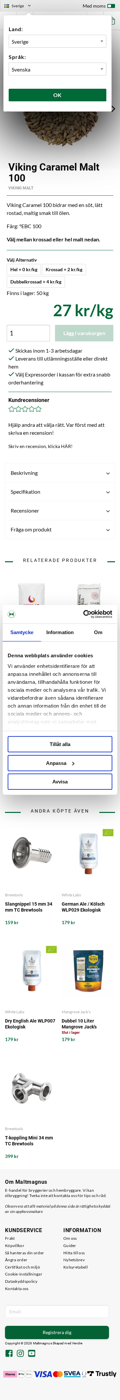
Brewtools (14, 894)
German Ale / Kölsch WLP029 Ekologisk (83, 907)
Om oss (70, 1238)
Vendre (77, 1343)
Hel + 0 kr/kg (23, 269)
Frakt (10, 1238)
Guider (69, 1245)
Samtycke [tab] (21, 632)
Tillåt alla (60, 744)
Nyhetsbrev (74, 1259)
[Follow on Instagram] (20, 1354)
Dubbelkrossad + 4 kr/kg (35, 281)
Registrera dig (57, 1332)
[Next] (113, 109)
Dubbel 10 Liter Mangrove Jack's (79, 1023)
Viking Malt (20, 188)
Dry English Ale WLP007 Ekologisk (30, 1023)
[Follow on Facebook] (9, 1354)
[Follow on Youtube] (31, 1354)
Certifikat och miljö (22, 1267)
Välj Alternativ (22, 260)
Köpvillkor (14, 1245)
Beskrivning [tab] (24, 473)
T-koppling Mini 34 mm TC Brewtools (29, 1140)
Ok (57, 95)
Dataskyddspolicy (21, 1281)
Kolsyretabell (75, 1267)
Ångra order (16, 1259)
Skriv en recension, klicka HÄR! (40, 446)
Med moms (94, 6)
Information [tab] (60, 632)
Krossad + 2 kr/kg (64, 269)
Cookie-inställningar (23, 1274)
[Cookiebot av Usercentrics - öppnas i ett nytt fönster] (84, 614)
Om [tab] (98, 632)
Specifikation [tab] (25, 491)
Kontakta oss (17, 1288)
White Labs (71, 894)
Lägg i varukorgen (84, 333)
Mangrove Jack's (76, 1011)
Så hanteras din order (24, 1252)
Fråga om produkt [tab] (31, 529)
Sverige (20, 7)
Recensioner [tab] (25, 510)
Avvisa (60, 781)
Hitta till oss (74, 1252)
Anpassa (56, 763)
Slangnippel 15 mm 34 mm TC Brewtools (28, 907)
